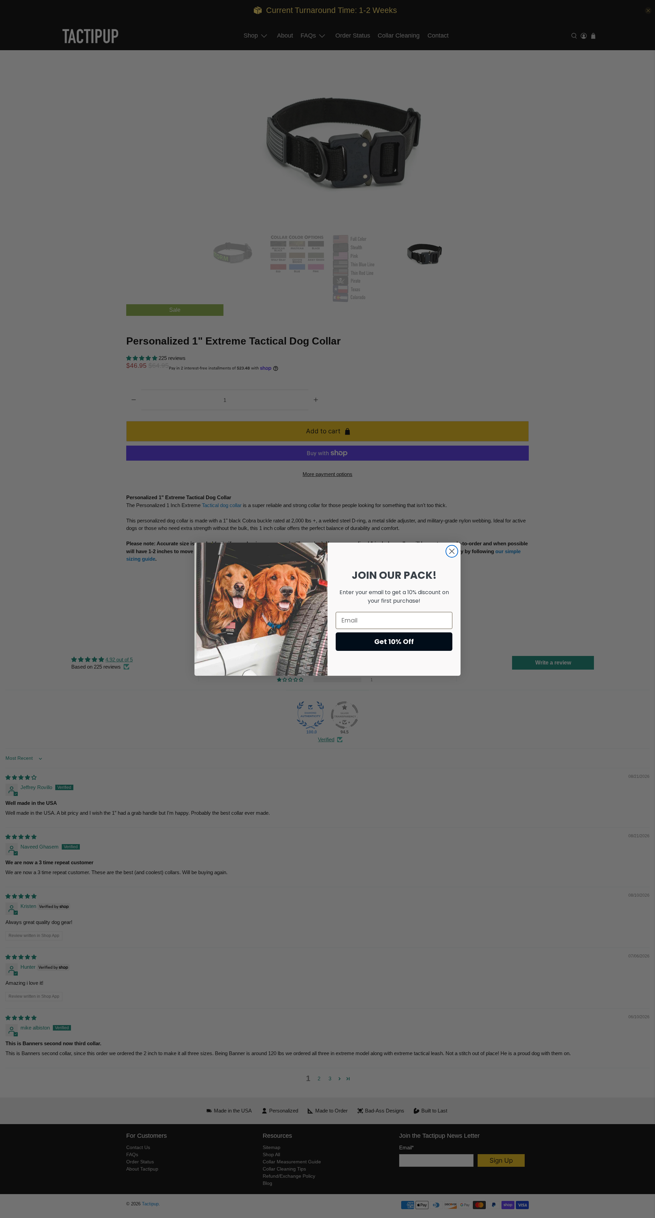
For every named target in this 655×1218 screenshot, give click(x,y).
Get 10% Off (394, 641)
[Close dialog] (452, 551)
